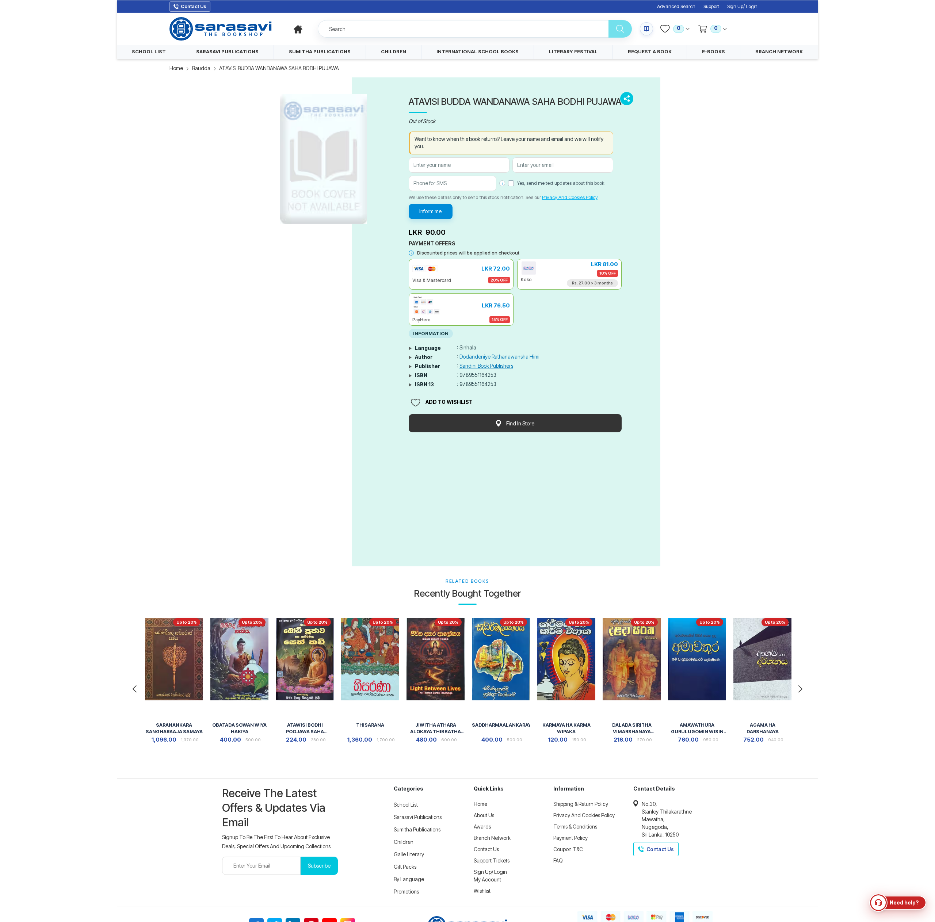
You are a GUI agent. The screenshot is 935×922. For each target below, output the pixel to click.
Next (800, 689)
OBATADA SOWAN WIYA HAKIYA (239, 728)
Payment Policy (570, 838)
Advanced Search (676, 6)
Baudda (201, 68)
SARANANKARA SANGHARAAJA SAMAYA (174, 728)
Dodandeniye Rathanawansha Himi (499, 356)
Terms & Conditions (575, 826)
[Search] (620, 29)
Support (711, 6)
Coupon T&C (568, 849)
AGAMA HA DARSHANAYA (763, 728)
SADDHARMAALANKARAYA (501, 725)
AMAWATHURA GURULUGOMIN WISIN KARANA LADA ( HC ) (697, 729)
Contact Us (486, 849)
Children (403, 842)
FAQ (558, 860)
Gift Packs (405, 867)
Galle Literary (409, 854)
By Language (409, 879)
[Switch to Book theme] (646, 28)
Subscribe (319, 865)
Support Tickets (492, 860)
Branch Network (492, 838)
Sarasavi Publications (418, 817)
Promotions (406, 891)
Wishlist (482, 891)
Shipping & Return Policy (580, 804)
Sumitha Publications (417, 829)
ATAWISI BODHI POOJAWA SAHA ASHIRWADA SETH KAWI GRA (305, 729)
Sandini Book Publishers (486, 366)
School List (406, 805)
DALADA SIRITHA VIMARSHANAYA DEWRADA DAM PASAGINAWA (632, 729)
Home (176, 68)
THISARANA (370, 725)
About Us (484, 815)
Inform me (430, 211)
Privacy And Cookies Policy (570, 197)
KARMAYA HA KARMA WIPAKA (566, 728)
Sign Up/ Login (742, 6)
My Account (487, 879)
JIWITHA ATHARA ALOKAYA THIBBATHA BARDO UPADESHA (435, 729)
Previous (134, 689)
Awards (482, 826)
